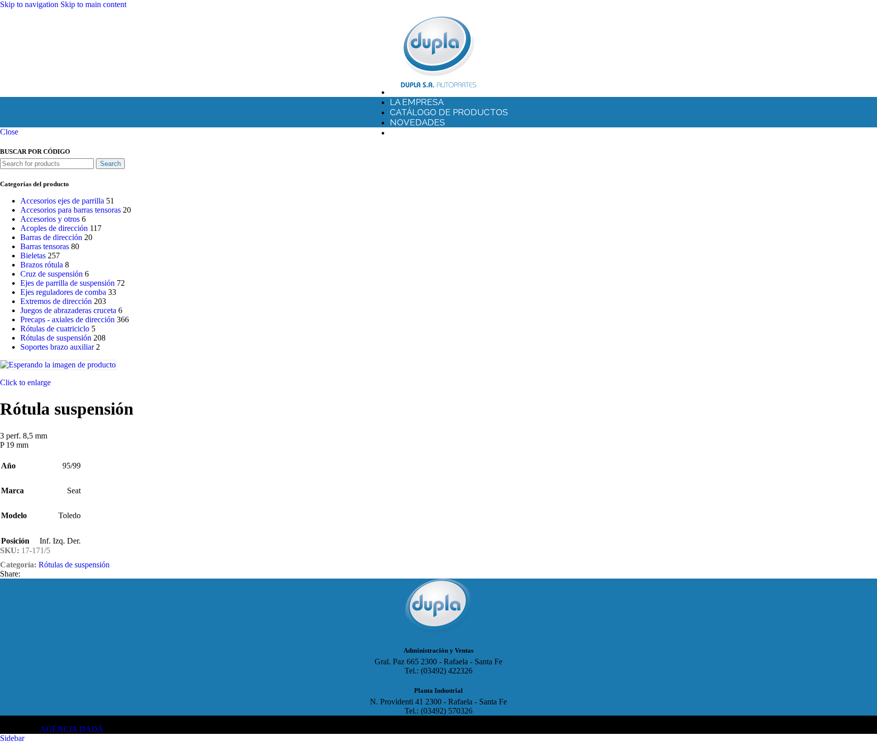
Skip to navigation (30, 4)
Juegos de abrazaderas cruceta (68, 310)
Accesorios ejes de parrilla (62, 200)
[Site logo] (438, 87)
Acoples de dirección (54, 228)
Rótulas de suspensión (55, 337)
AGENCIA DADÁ (72, 729)
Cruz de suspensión (51, 273)
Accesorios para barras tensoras (70, 210)
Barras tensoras (44, 246)
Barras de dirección (51, 237)
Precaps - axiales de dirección (67, 319)
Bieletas (33, 255)
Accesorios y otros (50, 219)
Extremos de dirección (56, 301)
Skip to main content (93, 4)
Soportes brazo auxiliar (57, 347)
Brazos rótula (41, 264)
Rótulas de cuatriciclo (54, 328)
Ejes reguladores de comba (63, 292)
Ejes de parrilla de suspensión (67, 283)
